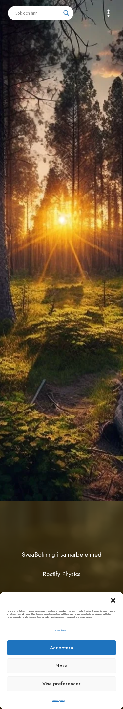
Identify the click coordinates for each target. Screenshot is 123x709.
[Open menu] (108, 13)
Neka (61, 665)
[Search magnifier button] (66, 13)
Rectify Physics (62, 574)
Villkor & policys (58, 700)
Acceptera (61, 647)
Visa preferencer (61, 683)
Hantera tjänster (60, 630)
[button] (113, 600)
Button (61, 37)
